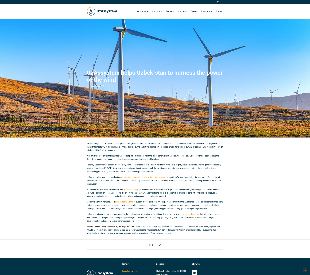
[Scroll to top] (305, 270)
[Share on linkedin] (153, 245)
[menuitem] (220, 2)
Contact (219, 11)
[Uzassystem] (102, 11)
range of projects (192, 214)
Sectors (156, 11)
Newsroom (206, 11)
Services (182, 11)
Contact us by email (129, 271)
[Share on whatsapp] (156, 245)
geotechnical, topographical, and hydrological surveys (142, 177)
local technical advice (124, 202)
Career (194, 11)
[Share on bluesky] (159, 245)
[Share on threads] (150, 245)
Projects (170, 11)
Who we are (142, 11)
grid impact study (131, 189)
